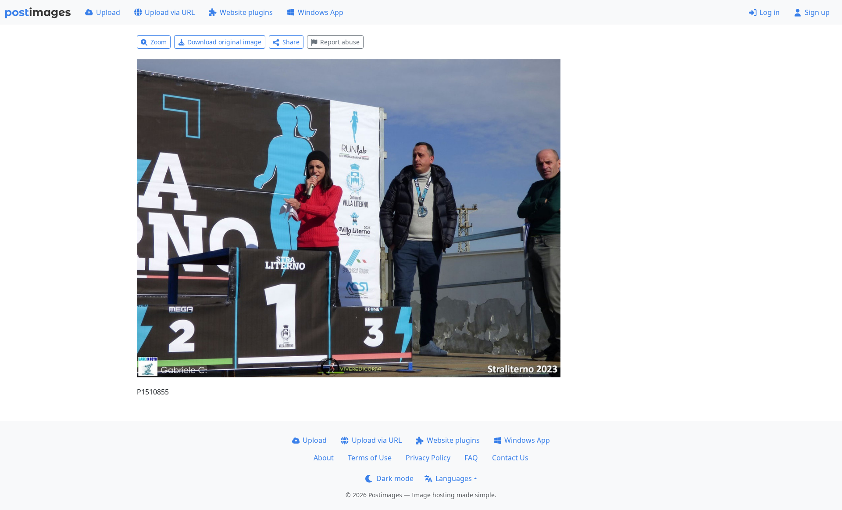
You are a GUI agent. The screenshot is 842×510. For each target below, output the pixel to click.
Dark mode (395, 478)
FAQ (471, 458)
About (324, 458)
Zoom (158, 42)
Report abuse (340, 42)
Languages (453, 478)
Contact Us (510, 458)
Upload (108, 12)
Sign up (817, 12)
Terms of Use (370, 458)
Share (291, 42)
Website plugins (246, 12)
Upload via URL (170, 12)
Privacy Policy (428, 458)
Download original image (224, 42)
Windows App (320, 12)
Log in (770, 12)
